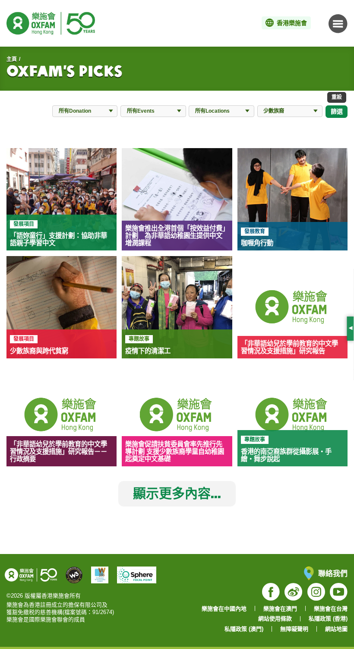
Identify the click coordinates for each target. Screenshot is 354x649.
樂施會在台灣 (331, 608)
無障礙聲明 (294, 629)
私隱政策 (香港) (328, 618)
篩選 (337, 111)
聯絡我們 (333, 573)
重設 (337, 97)
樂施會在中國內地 (224, 608)
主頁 (11, 59)
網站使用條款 (275, 618)
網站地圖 (336, 629)
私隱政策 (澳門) (243, 629)
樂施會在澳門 (280, 608)
